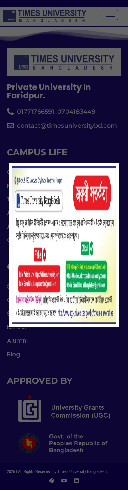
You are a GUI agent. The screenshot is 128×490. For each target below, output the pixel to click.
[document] (64, 245)
